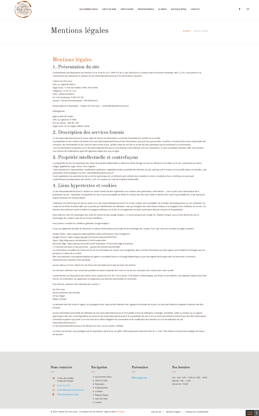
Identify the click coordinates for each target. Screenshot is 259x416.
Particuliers (127, 9)
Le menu (162, 9)
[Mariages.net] (139, 377)
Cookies (250, 412)
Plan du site (156, 411)
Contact (195, 9)
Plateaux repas (178, 9)
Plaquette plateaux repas (68, 394)
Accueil (186, 31)
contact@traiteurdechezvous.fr (70, 390)
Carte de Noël (109, 9)
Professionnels (146, 9)
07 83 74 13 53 (63, 385)
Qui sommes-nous (88, 9)
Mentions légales (173, 411)
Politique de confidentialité (196, 411)
